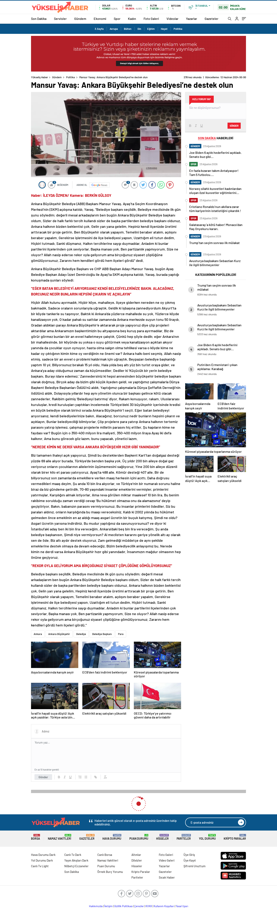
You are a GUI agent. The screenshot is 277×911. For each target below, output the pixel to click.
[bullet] (86, 777)
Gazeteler (211, 18)
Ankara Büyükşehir (59, 634)
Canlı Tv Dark (72, 854)
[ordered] (80, 777)
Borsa (35, 837)
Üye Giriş (189, 854)
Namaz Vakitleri (59, 837)
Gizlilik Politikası (123, 906)
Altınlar (136, 854)
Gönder (43, 777)
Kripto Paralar (235, 837)
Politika (178, 28)
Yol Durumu (207, 837)
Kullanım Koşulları (164, 906)
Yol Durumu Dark (42, 860)
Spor (117, 18)
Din (139, 28)
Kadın (132, 18)
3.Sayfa (99, 28)
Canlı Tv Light (40, 866)
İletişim (108, 906)
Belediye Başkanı (102, 634)
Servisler (60, 18)
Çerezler (139, 906)
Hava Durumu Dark (43, 854)
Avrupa (114, 28)
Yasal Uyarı (182, 906)
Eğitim (151, 28)
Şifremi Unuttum (194, 866)
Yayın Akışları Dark (76, 860)
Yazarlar (191, 18)
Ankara (38, 634)
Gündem (80, 18)
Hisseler (162, 837)
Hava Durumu (111, 837)
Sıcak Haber (167, 877)
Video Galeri (166, 860)
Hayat (164, 28)
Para (120, 634)
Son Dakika (38, 18)
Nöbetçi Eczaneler (76, 866)
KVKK (149, 906)
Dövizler (136, 860)
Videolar (172, 18)
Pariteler (184, 837)
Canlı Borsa (104, 854)
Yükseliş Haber (39, 77)
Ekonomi (100, 18)
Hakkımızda (96, 906)
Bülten (127, 28)
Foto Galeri (151, 18)
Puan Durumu (138, 837)
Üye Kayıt (190, 860)
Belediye (81, 634)
